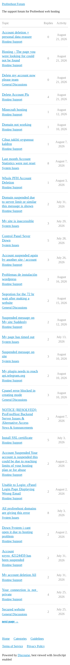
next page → (10, 621)
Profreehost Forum (13, 4)
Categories (20, 638)
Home (6, 638)
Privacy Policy (36, 646)
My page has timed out (18, 337)
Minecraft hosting (14, 109)
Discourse (24, 655)
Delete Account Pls (15, 94)
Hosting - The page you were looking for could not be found (18, 56)
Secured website (13, 609)
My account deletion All (19, 575)
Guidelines (37, 638)
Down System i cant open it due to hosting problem (17, 532)
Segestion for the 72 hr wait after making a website (18, 298)
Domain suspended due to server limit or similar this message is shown (19, 201)
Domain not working (16, 124)
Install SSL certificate (17, 438)
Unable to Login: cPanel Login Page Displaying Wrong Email (19, 489)
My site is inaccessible (18, 221)
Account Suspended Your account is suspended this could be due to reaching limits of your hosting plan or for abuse (20, 461)
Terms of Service (12, 646)
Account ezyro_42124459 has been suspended (16, 555)
